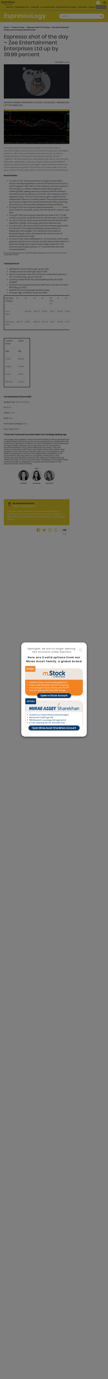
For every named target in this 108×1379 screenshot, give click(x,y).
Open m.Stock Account (54, 695)
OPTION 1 (30, 669)
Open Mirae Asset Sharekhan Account (54, 728)
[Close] (80, 650)
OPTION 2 (31, 701)
